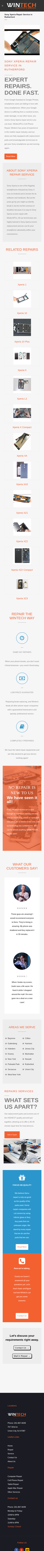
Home (10, 1446)
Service (11, 1454)
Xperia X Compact (22, 427)
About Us (11, 1461)
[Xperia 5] (22, 363)
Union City (29, 1069)
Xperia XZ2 (22, 541)
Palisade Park (13, 1064)
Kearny (11, 1054)
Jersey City (29, 1049)
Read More (10, 156)
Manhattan (29, 1054)
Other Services (14, 1492)
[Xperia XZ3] (22, 592)
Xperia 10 (22, 313)
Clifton (27, 1038)
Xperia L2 (22, 398)
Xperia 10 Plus (22, 341)
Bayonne (11, 1038)
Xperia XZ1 (22, 513)
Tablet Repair (13, 1484)
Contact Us (22, 1316)
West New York (14, 1075)
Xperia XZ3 (22, 598)
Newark (28, 1059)
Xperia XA (22, 455)
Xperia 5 (22, 370)
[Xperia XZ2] (22, 535)
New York (12, 1059)
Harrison (28, 1044)
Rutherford (29, 1064)
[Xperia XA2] (22, 478)
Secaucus (12, 1069)
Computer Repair (15, 1476)
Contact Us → (22, 1348)
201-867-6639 (20, 1423)
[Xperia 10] (22, 306)
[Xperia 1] (22, 278)
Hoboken (11, 1049)
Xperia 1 (22, 284)
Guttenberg (12, 1044)
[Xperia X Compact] (22, 421)
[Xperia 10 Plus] (22, 335)
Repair (10, 1450)
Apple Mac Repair (15, 1488)
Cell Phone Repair (15, 1480)
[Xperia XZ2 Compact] (22, 563)
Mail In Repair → (22, 1356)
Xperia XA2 (22, 484)
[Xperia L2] (22, 392)
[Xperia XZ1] (22, 506)
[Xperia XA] (22, 449)
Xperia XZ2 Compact (22, 570)
